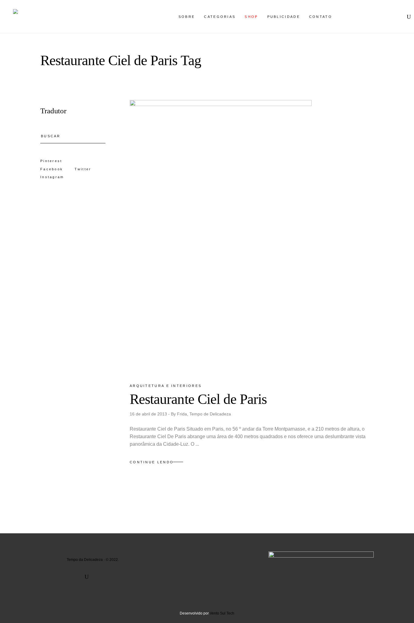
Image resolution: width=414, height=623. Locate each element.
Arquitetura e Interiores (166, 386)
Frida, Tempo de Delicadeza (204, 413)
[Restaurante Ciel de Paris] (221, 236)
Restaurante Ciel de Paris (198, 399)
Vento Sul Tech (222, 613)
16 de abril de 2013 (149, 413)
